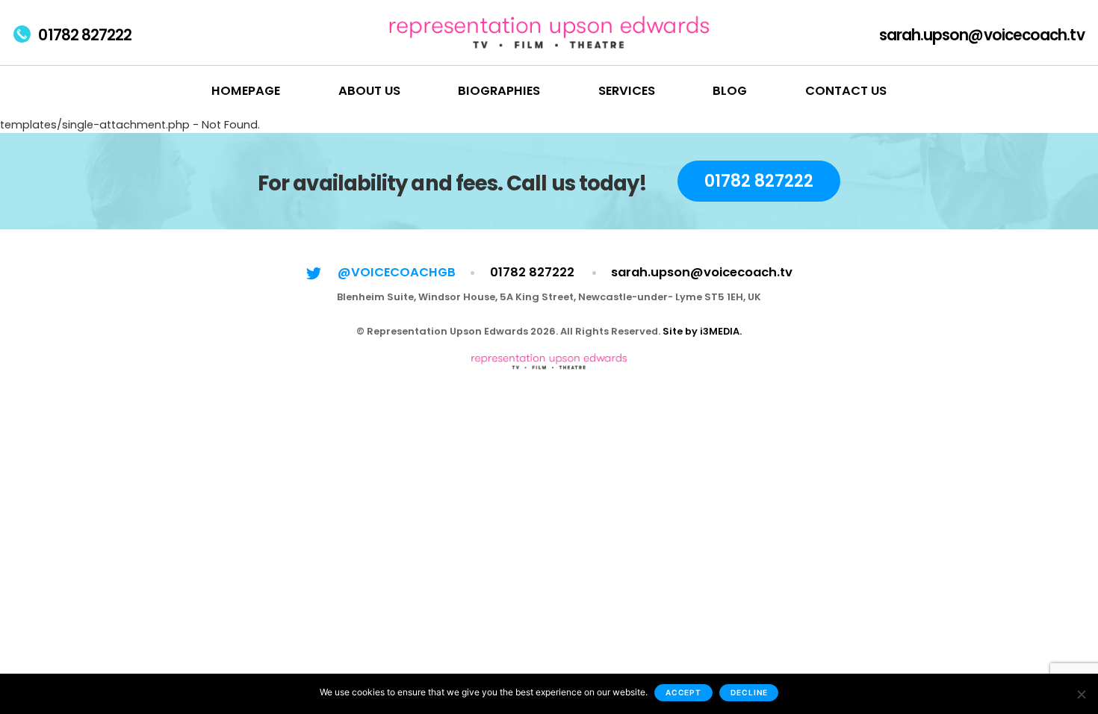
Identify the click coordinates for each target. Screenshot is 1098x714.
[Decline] (1081, 694)
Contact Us (846, 90)
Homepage (245, 90)
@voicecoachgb (397, 272)
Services (626, 90)
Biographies (499, 90)
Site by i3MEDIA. (702, 331)
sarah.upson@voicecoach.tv (982, 35)
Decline (749, 692)
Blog (730, 90)
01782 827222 (84, 35)
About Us (369, 90)
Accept (684, 692)
